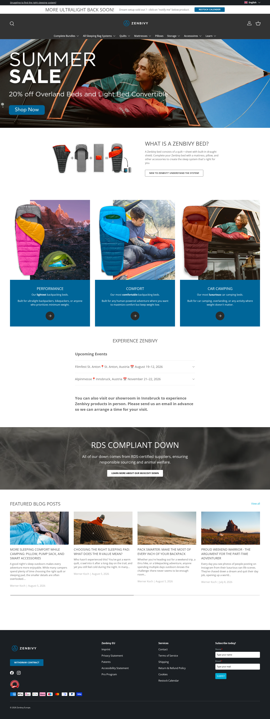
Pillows (159, 36)
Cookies (163, 674)
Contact (163, 649)
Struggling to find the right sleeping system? (33, 2)
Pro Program (109, 674)
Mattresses (141, 36)
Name (218, 649)
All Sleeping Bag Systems (97, 36)
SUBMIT (221, 676)
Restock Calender (209, 9)
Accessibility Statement (115, 668)
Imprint (106, 649)
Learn (209, 36)
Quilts (123, 36)
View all (255, 503)
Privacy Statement (112, 655)
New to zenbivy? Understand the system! (174, 173)
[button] (258, 23)
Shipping (163, 662)
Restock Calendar (168, 680)
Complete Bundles (64, 36)
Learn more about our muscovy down (135, 473)
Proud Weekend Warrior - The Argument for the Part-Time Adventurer (225, 553)
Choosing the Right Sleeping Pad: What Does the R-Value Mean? (102, 551)
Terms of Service (168, 655)
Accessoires (191, 36)
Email (218, 661)
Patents (106, 662)
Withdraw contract (26, 662)
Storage (171, 36)
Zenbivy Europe (23, 707)
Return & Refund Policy (172, 668)
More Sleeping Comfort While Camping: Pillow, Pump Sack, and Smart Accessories (37, 553)
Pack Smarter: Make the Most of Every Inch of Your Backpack (164, 551)
